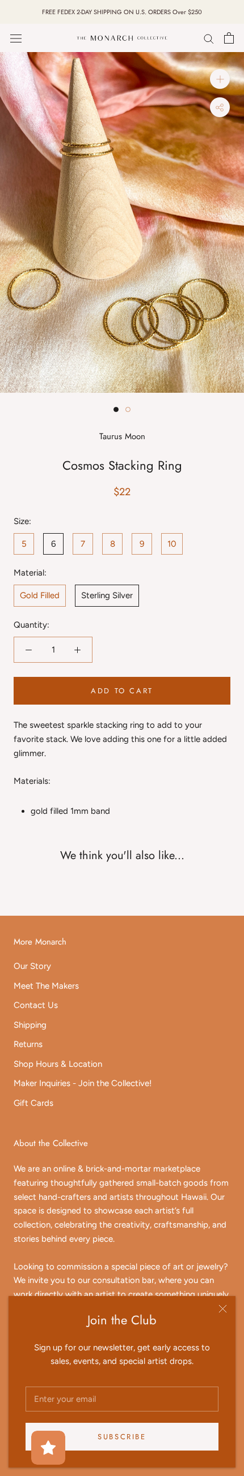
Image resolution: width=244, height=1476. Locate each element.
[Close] (222, 1309)
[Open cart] (229, 38)
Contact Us (36, 1005)
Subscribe (122, 1436)
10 (171, 544)
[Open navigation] (16, 38)
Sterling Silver (107, 595)
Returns (28, 1044)
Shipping (30, 1025)
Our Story (32, 966)
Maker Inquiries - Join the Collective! (83, 1083)
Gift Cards (33, 1103)
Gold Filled (40, 595)
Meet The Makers (46, 986)
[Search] (209, 38)
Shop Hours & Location (58, 1064)
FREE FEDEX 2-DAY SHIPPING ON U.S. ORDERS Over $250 (122, 11)
